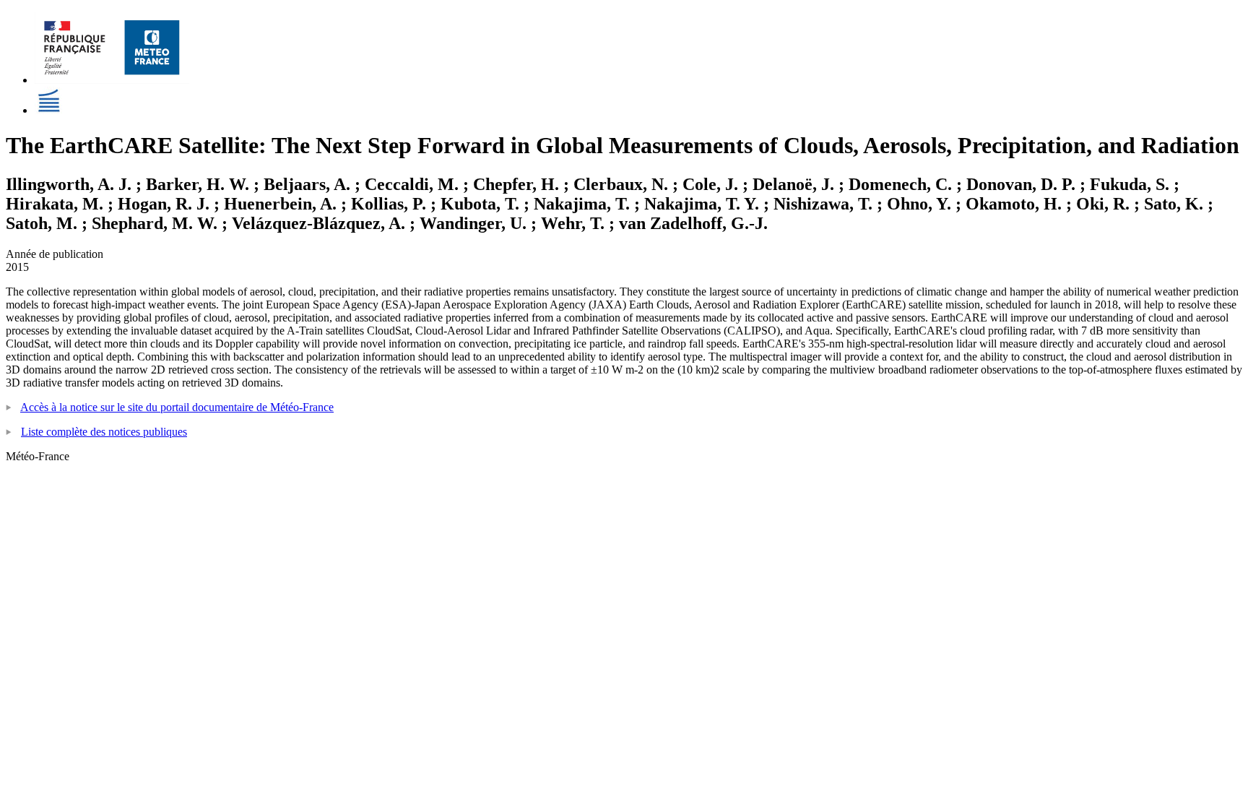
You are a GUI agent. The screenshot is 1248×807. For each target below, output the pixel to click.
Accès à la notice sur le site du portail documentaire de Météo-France (177, 407)
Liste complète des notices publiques (104, 432)
